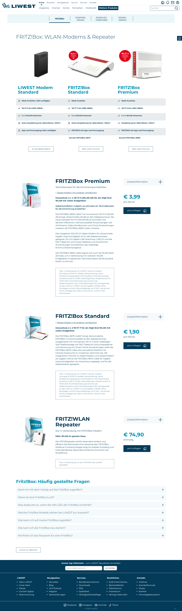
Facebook (72, 605)
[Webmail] (172, 2)
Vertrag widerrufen (118, 594)
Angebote (44, 8)
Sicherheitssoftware (80, 18)
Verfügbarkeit (63, 2)
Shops (142, 588)
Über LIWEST (25, 582)
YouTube (102, 605)
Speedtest (84, 591)
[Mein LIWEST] (177, 2)
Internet (56, 8)
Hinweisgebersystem (149, 594)
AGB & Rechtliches (118, 582)
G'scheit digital (26, 591)
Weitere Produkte (108, 8)
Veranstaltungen (57, 594)
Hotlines (143, 582)
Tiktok (115, 605)
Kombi (66, 8)
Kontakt (93, 2)
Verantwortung (26, 594)
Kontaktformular (147, 585)
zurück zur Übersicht (28, 550)
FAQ (81, 588)
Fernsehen (77, 8)
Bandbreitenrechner (89, 582)
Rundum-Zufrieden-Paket (101, 18)
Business (50, 2)
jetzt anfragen (134, 210)
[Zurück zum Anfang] (175, 609)
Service (74, 2)
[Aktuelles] (167, 2)
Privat (41, 2)
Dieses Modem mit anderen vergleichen (77, 193)
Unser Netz (24, 585)
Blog (51, 585)
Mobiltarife (91, 8)
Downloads (84, 585)
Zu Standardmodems (41, 149)
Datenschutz (115, 588)
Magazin (53, 591)
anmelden (110, 568)
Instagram (87, 605)
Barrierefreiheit (116, 585)
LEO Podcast (55, 588)
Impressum (114, 591)
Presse (22, 588)
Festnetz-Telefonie (122, 18)
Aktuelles (53, 582)
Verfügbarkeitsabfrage (90, 594)
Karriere (83, 2)
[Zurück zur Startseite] (18, 5)
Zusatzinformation (137, 181)
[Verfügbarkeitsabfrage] (162, 2)
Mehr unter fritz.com (91, 149)
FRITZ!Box (59, 18)
